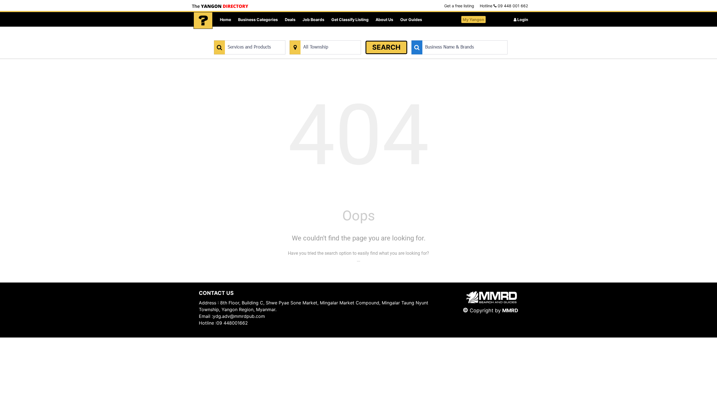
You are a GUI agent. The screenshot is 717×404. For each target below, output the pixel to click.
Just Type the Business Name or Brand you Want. (453, 37)
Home (225, 19)
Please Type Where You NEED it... (318, 37)
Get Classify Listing (350, 19)
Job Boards (313, 19)
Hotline (504, 5)
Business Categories (258, 19)
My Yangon (473, 19)
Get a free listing (459, 5)
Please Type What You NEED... (240, 37)
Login (522, 19)
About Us (384, 19)
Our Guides (411, 19)
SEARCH (386, 47)
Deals (290, 19)
